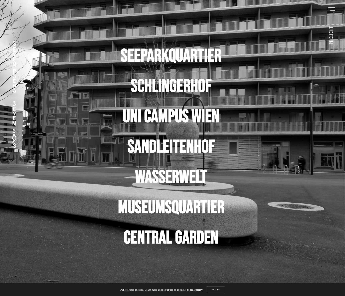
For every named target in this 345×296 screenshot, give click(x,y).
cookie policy (195, 289)
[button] (331, 35)
